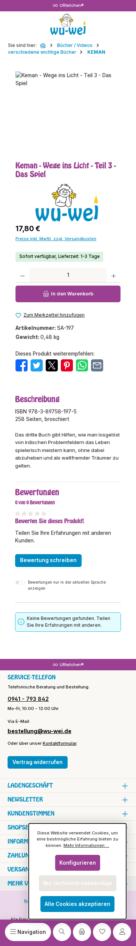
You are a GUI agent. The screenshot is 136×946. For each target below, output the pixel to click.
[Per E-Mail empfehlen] (97, 365)
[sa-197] (68, 114)
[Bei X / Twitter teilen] (51, 365)
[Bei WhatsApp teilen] (82, 365)
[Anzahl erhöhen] (114, 275)
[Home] (43, 45)
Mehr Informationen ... (86, 845)
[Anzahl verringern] (22, 275)
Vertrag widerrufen (37, 762)
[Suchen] (62, 932)
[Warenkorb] (82, 932)
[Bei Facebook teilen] (21, 365)
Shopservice (26, 827)
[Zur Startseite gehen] (68, 24)
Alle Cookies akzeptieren (77, 904)
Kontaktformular (59, 743)
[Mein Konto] (122, 932)
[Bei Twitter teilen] (36, 365)
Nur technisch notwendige (77, 883)
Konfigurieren (77, 863)
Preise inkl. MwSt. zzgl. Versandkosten (55, 238)
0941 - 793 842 (28, 699)
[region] (68, 114)
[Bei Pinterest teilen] (66, 365)
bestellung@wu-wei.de (39, 731)
